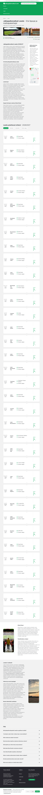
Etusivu (4, 6)
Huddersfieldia (6, 669)
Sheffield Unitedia (19, 673)
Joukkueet (5, 8)
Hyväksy (37, 791)
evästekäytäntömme (7, 793)
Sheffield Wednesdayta (10, 673)
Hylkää (33, 791)
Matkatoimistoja (6, 13)
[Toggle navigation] (38, 3)
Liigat (4, 11)
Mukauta (27, 791)
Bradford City (13, 669)
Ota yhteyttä (32, 779)
